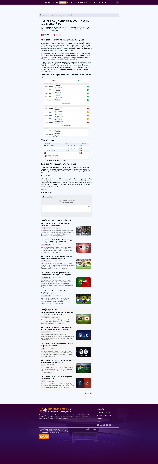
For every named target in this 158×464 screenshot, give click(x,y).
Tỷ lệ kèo (76, 2)
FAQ (98, 422)
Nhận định (62, 2)
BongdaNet (45, 15)
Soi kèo (69, 2)
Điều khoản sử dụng (104, 415)
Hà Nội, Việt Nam (94, 429)
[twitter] (104, 425)
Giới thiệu (100, 409)
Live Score (48, 2)
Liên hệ (99, 418)
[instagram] (107, 425)
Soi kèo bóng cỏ (67, 15)
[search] (117, 3)
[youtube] (101, 425)
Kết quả (55, 2)
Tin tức (95, 2)
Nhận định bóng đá (56, 15)
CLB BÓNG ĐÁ (102, 2)
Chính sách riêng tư (104, 412)
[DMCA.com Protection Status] (61, 436)
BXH (81, 2)
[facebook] (98, 425)
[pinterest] (110, 425)
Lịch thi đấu (87, 2)
